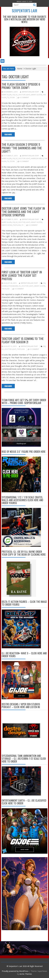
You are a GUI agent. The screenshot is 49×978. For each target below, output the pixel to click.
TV (8, 97)
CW (13, 95)
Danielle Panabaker (10, 286)
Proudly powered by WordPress (15, 971)
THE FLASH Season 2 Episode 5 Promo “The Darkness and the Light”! (22, 148)
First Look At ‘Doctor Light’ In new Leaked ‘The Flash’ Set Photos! (22, 275)
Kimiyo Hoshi (7, 225)
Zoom (12, 97)
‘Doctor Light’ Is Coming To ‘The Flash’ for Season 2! (23, 340)
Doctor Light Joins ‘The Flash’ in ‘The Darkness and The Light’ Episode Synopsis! (23, 211)
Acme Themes (26, 974)
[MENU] (2, 61)
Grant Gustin (36, 95)
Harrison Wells (37, 158)
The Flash (17, 225)
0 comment (24, 97)
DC (17, 95)
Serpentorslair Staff (30, 92)
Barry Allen (6, 95)
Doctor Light (24, 95)
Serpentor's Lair (24, 10)
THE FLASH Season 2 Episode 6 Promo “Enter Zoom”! (21, 86)
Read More (8, 134)
